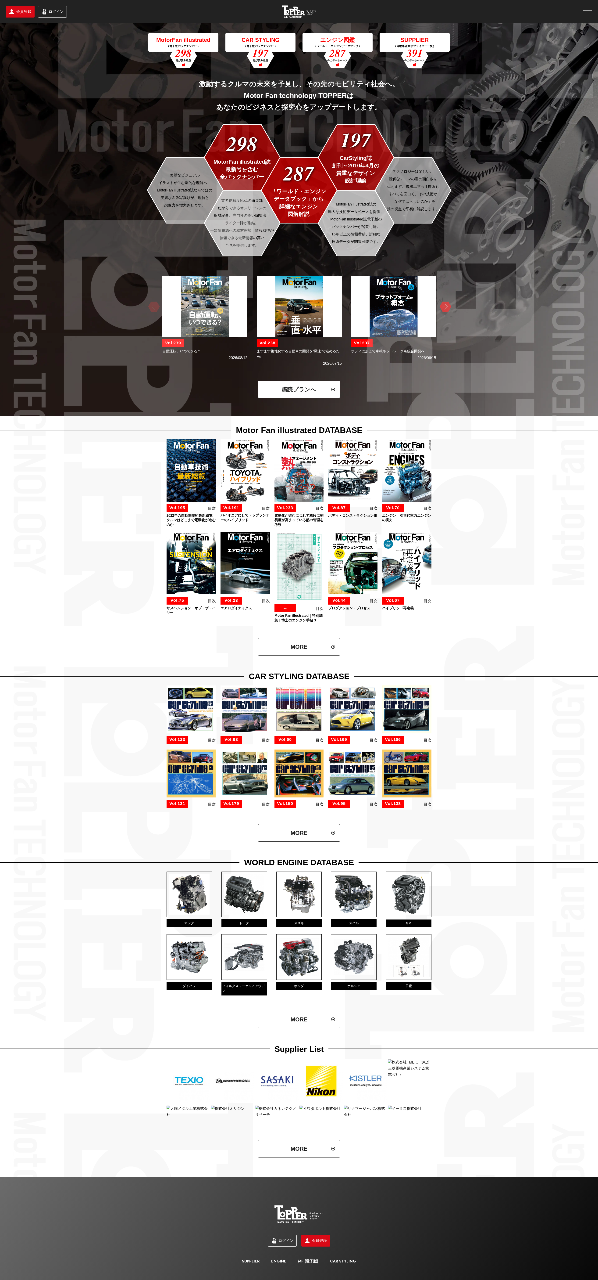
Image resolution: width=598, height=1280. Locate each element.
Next (445, 307)
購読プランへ (299, 389)
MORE (299, 647)
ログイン (56, 12)
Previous (153, 307)
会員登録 (23, 12)
